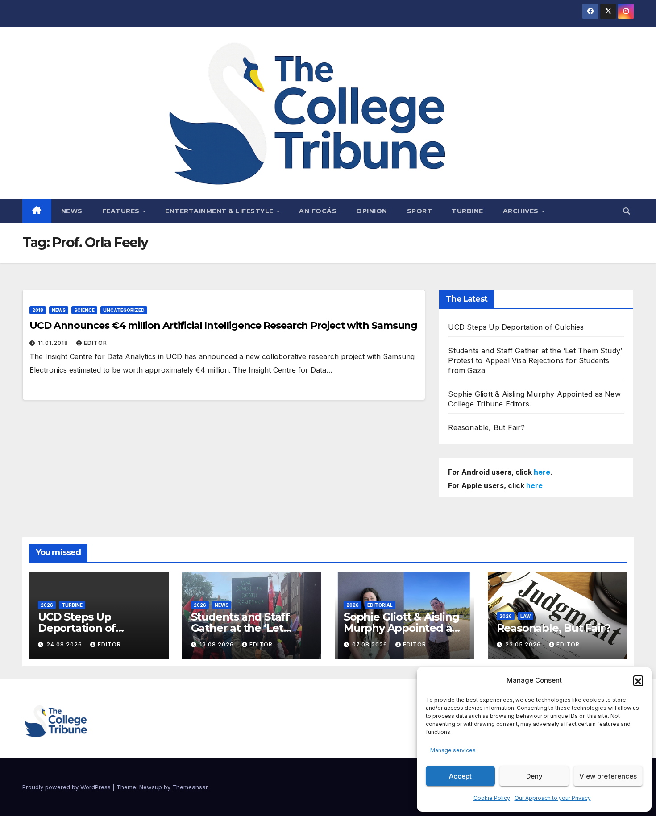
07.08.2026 (370, 644)
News (72, 211)
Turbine (467, 211)
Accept (460, 776)
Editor (95, 343)
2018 (37, 310)
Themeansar (190, 787)
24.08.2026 (65, 644)
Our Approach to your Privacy (553, 798)
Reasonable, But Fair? (486, 427)
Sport (419, 211)
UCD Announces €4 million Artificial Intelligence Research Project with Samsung (223, 325)
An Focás (317, 211)
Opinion (371, 211)
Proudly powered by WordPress (67, 787)
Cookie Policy (491, 798)
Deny (534, 776)
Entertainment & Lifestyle (220, 211)
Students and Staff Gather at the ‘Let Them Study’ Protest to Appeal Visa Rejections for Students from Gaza (535, 360)
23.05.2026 (524, 644)
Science (84, 310)
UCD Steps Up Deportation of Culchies (516, 327)
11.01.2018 (54, 343)
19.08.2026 (217, 644)
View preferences (608, 776)
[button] (638, 680)
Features (122, 211)
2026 (47, 605)
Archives (522, 211)
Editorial (380, 605)
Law (525, 616)
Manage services (453, 750)
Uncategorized (124, 310)
